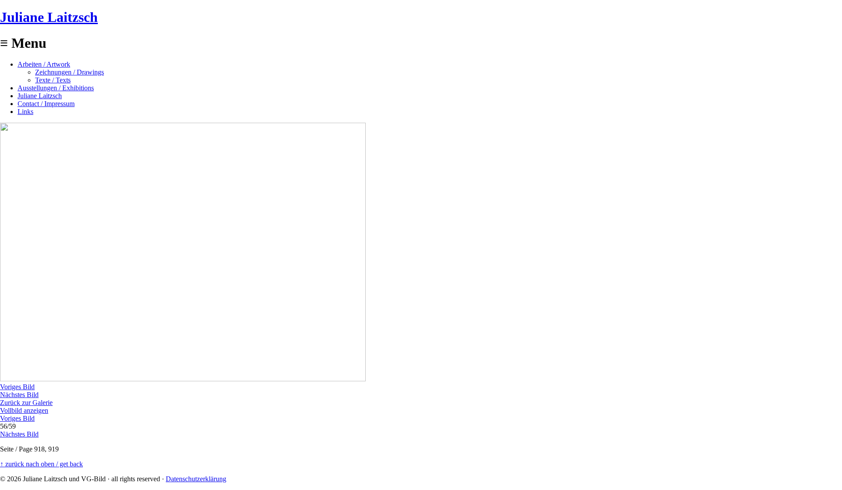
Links (25, 111)
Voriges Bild (17, 387)
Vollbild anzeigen (24, 410)
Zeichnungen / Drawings (69, 72)
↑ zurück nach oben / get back (41, 464)
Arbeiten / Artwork (44, 64)
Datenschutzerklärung (196, 479)
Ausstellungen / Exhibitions (56, 88)
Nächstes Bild (19, 394)
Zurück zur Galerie (26, 402)
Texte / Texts (53, 80)
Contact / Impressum (46, 103)
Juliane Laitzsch (49, 17)
